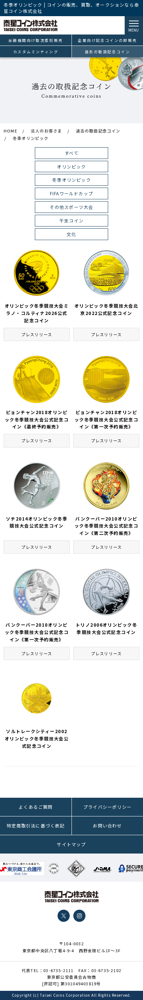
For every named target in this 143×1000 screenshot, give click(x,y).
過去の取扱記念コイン (107, 51)
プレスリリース (36, 334)
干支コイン (71, 220)
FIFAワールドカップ (71, 193)
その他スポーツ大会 (72, 207)
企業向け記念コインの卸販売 (107, 40)
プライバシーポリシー (107, 807)
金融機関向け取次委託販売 (35, 40)
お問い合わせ (107, 825)
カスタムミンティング (35, 51)
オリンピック (71, 166)
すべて (72, 153)
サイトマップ (71, 844)
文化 (71, 234)
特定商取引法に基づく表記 (36, 825)
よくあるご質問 (35, 807)
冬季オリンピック (71, 180)
